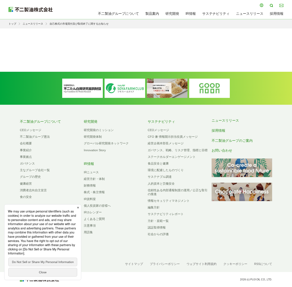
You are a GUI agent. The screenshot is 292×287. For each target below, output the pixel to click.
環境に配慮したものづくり (166, 170)
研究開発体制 (93, 136)
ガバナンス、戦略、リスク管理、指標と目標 (178, 150)
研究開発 (172, 13)
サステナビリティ (216, 13)
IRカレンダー (93, 212)
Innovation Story (95, 150)
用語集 (88, 232)
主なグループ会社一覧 (35, 170)
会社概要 (26, 143)
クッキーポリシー (235, 264)
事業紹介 (26, 150)
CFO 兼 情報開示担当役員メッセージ (173, 136)
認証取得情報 (157, 227)
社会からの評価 (158, 234)
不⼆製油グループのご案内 (232, 140)
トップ (12, 23)
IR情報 (191, 13)
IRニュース (91, 172)
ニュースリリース (249, 13)
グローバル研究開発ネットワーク (106, 143)
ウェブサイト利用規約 (202, 264)
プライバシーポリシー (165, 264)
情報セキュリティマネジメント (169, 200)
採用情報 (276, 13)
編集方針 (154, 207)
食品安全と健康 (158, 163)
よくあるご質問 (94, 219)
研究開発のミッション (99, 130)
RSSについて (263, 264)
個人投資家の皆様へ (97, 205)
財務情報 (90, 185)
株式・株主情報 (94, 192)
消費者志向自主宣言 (33, 190)
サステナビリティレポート (166, 214)
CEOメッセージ (30, 130)
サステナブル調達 (160, 176)
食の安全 (26, 197)
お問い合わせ (222, 150)
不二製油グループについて (118, 13)
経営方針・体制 (94, 179)
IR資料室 (90, 199)
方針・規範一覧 (158, 221)
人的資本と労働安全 (161, 183)
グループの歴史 (30, 176)
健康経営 (26, 183)
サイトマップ (134, 264)
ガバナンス (27, 163)
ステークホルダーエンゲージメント (172, 156)
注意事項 (90, 225)
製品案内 (152, 13)
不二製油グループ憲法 (35, 136)
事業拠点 (26, 156)
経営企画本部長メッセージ (166, 143)
